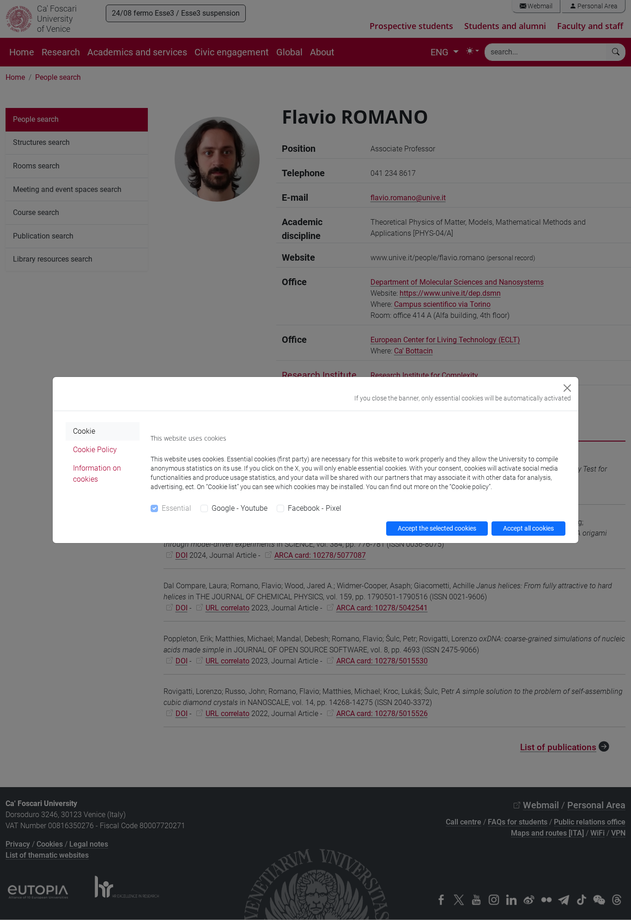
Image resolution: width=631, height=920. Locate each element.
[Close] (567, 388)
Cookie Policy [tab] (95, 449)
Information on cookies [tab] (97, 474)
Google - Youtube (239, 508)
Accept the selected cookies (437, 528)
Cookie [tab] (84, 431)
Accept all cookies (528, 528)
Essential (176, 508)
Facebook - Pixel (314, 508)
